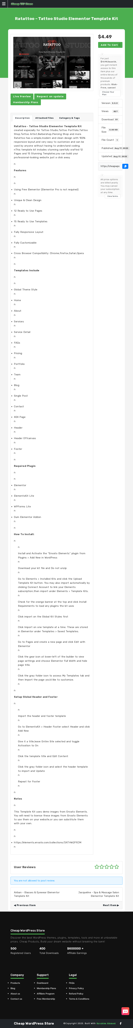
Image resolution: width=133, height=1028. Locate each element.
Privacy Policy (76, 988)
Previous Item (26, 905)
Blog (13, 988)
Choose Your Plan (108, 93)
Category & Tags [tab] (69, 118)
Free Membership (46, 999)
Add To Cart (109, 44)
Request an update (50, 96)
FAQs (71, 983)
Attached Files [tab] (44, 118)
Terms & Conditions (79, 999)
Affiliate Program (45, 993)
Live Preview (22, 96)
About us (15, 993)
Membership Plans (25, 102)
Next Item (109, 905)
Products (15, 983)
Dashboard (42, 983)
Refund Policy (76, 993)
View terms (112, 196)
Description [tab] (22, 118)
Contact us (16, 999)
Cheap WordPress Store (34, 1023)
